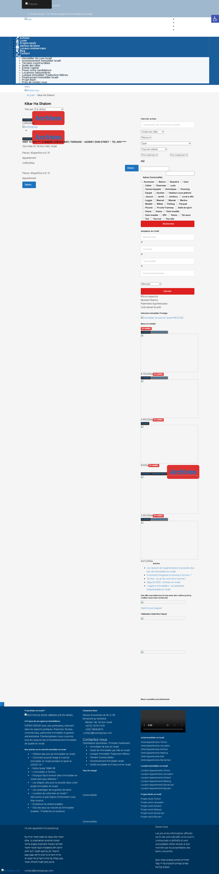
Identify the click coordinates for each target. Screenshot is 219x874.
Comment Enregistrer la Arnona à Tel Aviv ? (169, 575)
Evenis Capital (30, 67)
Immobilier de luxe (159, 332)
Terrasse (186, 215)
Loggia (148, 200)
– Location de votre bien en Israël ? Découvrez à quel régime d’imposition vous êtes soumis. (53, 797)
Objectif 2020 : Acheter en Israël (163, 582)
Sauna (148, 211)
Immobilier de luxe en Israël (104, 746)
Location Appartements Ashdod (156, 777)
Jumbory (173, 196)
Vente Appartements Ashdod (154, 749)
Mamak (172, 200)
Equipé (148, 193)
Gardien (160, 193)
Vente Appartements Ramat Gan (156, 760)
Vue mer (157, 219)
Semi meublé (172, 211)
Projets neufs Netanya (151, 809)
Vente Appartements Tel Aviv (154, 742)
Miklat (160, 204)
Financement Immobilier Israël (40, 77)
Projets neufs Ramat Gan (152, 813)
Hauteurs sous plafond (180, 193)
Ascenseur (149, 182)
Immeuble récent (159, 474)
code (172, 185)
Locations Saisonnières (36, 72)
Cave (186, 182)
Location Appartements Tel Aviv (155, 770)
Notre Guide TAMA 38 (44, 768)
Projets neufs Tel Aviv (151, 799)
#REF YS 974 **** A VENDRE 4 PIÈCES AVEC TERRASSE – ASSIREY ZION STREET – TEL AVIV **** (74, 142)
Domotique (170, 189)
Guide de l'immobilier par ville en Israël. (110, 750)
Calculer (167, 291)
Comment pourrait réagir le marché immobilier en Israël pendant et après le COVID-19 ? (51, 761)
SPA (164, 215)
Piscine (149, 207)
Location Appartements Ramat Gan (157, 785)
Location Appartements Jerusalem (157, 774)
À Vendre (27, 120)
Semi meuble (151, 215)
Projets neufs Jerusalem (152, 802)
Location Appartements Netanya (156, 781)
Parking (171, 204)
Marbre (183, 200)
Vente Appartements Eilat (152, 756)
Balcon (162, 182)
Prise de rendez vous (34, 82)
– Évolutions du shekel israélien (47, 804)
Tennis (174, 215)
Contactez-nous (95, 740)
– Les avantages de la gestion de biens (51, 789)
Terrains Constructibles (102, 757)
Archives (48, 118)
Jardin (161, 196)
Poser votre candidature (36, 70)
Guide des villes (31, 65)
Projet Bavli (29, 79)
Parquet (183, 204)
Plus (18, 55)
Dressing (185, 189)
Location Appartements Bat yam (156, 788)
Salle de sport (185, 207)
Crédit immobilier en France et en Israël (110, 764)
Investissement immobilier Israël (41, 60)
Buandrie (174, 182)
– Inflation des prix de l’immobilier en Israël (53, 754)
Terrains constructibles (36, 63)
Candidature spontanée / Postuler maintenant (106, 743)
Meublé (148, 204)
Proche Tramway (165, 207)
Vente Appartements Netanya (154, 753)
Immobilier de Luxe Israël (37, 58)
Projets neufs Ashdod (151, 806)
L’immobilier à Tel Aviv (44, 771)
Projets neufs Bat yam (151, 817)
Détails (131, 168)
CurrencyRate (90, 795)
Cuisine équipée (153, 189)
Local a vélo (188, 196)
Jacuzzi (149, 196)
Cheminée (161, 185)
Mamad (160, 200)
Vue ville (170, 219)
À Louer (145, 423)
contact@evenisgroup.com (97, 733)
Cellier (148, 185)
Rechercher (168, 224)
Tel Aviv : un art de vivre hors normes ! (166, 578)
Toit (147, 219)
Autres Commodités (152, 177)
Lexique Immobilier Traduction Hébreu (45, 75)
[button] (215, 19)
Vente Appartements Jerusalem (155, 746)
